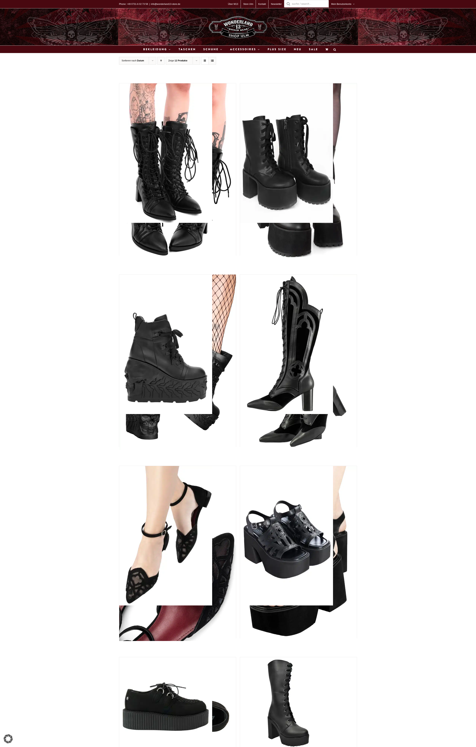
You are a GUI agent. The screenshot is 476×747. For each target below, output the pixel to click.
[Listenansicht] (212, 60)
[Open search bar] (335, 49)
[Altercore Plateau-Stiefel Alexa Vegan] (286, 659)
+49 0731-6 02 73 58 (137, 4)
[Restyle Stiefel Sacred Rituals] (286, 277)
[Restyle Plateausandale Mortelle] (286, 468)
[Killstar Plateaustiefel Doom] (165, 277)
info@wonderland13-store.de (165, 4)
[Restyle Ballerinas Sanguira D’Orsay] (165, 468)
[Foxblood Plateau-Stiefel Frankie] (286, 86)
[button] (8, 739)
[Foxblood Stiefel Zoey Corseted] (165, 86)
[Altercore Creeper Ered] (165, 659)
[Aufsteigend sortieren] (161, 61)
